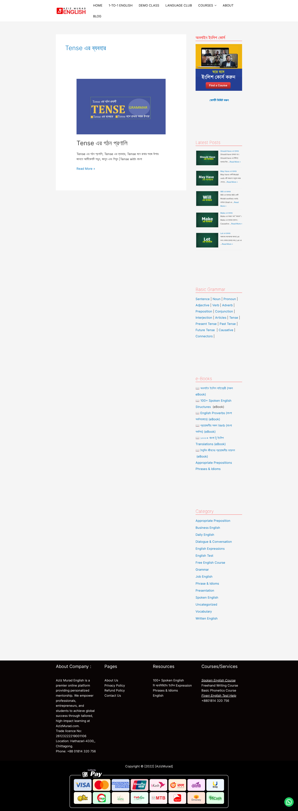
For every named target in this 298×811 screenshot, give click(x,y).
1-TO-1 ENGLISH (121, 5)
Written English (207, 618)
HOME (97, 5)
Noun (217, 299)
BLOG (97, 16)
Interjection (204, 317)
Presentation (205, 590)
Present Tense (206, 324)
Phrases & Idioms (208, 469)
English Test (204, 555)
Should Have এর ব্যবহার (229, 151)
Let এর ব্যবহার (225, 233)
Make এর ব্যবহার (226, 213)
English (158, 695)
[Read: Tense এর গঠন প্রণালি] (121, 106)
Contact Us (112, 695)
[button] (289, 802)
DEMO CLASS (149, 5)
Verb (215, 305)
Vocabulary (204, 611)
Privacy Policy (114, 685)
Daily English (205, 535)
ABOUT (228, 5)
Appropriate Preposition (213, 521)
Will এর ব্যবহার (225, 191)
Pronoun (230, 299)
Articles (220, 317)
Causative (226, 330)
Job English (204, 576)
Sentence (203, 299)
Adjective (202, 305)
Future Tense (205, 330)
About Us (111, 680)
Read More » (86, 168)
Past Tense (228, 324)
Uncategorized (206, 604)
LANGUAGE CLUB (178, 5)
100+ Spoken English (168, 680)
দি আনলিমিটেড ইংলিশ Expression (172, 685)
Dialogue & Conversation (214, 542)
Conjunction (224, 311)
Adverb (227, 305)
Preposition (204, 311)
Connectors (204, 336)
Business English (208, 528)
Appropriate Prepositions (214, 463)
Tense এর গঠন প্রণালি (102, 143)
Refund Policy (114, 690)
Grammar (202, 569)
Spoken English (207, 597)
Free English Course (210, 562)
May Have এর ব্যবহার (228, 171)
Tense (233, 317)
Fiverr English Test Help (218, 695)
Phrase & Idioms (207, 583)
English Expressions (210, 548)
